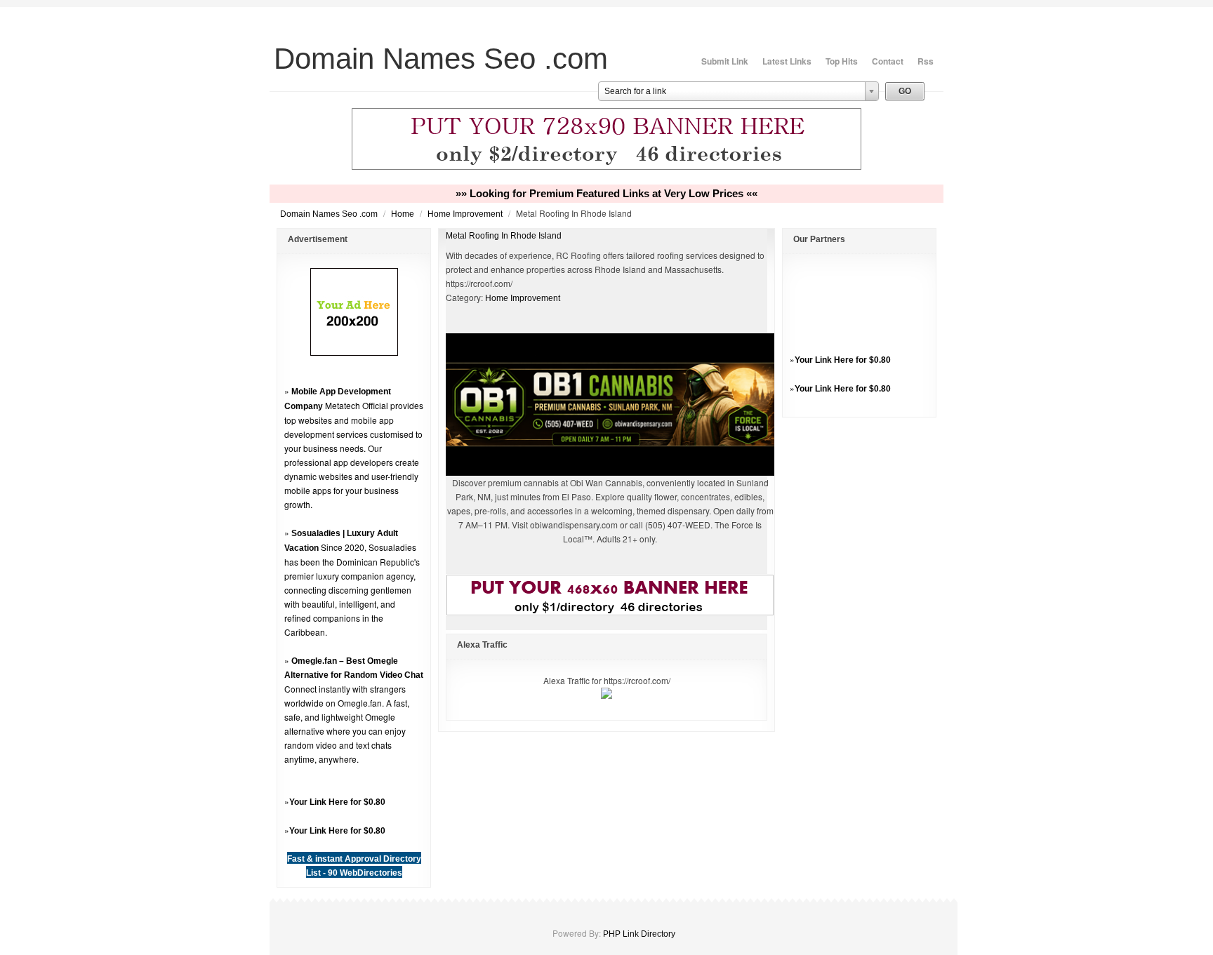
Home (403, 214)
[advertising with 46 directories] (354, 353)
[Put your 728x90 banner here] (606, 168)
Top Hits (842, 61)
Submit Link (724, 61)
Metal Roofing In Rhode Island (504, 236)
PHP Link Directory (639, 934)
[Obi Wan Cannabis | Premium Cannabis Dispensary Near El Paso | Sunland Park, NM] (610, 473)
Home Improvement (466, 214)
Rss (925, 61)
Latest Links (786, 61)
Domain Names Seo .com (330, 214)
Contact (887, 61)
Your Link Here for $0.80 (337, 802)
